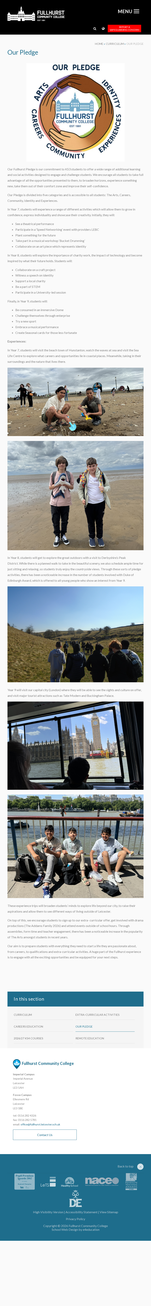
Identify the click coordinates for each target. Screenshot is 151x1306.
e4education (91, 1229)
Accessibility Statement (81, 1212)
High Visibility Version (48, 1212)
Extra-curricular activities (98, 1014)
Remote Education (90, 1038)
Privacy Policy (75, 1219)
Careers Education (28, 1026)
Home (99, 43)
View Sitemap (109, 1212)
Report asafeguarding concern (124, 28)
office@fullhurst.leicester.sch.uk (40, 1124)
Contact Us (44, 1135)
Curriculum (115, 43)
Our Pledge (135, 43)
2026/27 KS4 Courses (28, 1038)
